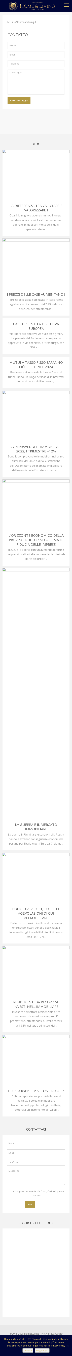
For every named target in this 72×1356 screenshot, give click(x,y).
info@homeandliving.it (24, 22)
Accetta (28, 1350)
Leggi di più (42, 1350)
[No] (67, 1345)
